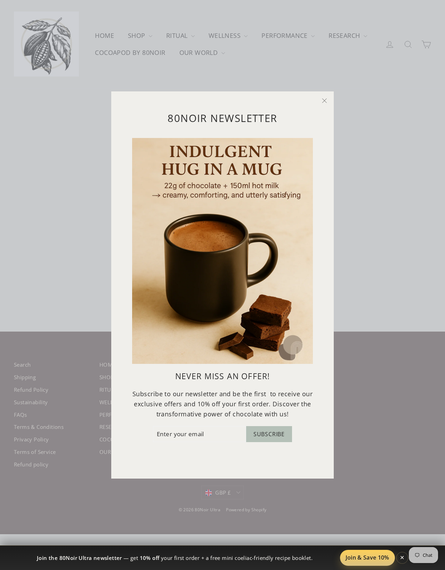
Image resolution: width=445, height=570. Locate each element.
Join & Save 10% (367, 557)
